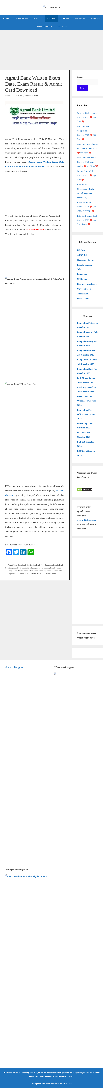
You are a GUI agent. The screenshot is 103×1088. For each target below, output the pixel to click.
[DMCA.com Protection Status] (84, 490)
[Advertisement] (51, 48)
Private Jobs (37, 19)
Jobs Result (27, 568)
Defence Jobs (62, 26)
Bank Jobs (51, 19)
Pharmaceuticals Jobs (87, 284)
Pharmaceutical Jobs (44, 26)
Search (80, 77)
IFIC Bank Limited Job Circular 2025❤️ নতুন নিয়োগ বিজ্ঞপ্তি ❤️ (87, 220)
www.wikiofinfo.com (86, 520)
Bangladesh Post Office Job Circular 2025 (86, 414)
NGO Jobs (65, 19)
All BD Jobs (82, 255)
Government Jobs (21, 19)
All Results (31, 565)
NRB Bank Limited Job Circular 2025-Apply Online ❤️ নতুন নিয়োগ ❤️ (87, 162)
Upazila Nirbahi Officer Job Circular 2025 (86, 400)
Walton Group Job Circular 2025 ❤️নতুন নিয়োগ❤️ (86, 175)
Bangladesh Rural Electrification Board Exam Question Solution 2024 (35, 571)
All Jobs (6, 19)
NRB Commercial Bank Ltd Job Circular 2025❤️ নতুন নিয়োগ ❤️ (87, 148)
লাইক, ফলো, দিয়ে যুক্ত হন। (15, 667)
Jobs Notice (17, 568)
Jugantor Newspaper (41, 568)
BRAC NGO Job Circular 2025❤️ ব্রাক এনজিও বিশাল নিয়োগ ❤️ (86, 206)
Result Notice (55, 568)
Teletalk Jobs (95, 19)
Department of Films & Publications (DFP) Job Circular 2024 (32, 574)
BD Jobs (81, 250)
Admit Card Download (17, 565)
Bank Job (40, 565)
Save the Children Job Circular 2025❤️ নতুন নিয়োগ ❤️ (87, 117)
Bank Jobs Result (51, 565)
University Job (79, 19)
